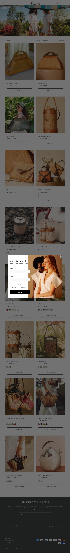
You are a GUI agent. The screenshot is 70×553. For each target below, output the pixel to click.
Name (11, 268)
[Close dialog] (61, 256)
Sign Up (20, 292)
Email (11, 276)
